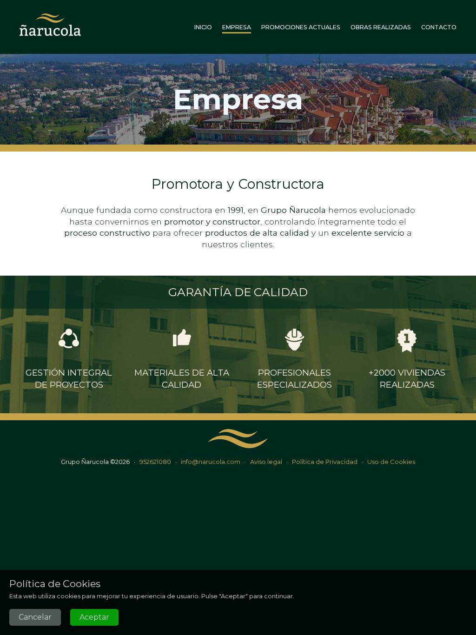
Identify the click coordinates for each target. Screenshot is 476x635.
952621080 (155, 461)
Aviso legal (266, 461)
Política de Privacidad (324, 461)
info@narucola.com (210, 461)
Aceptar (94, 617)
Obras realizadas (380, 27)
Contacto (438, 27)
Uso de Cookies (391, 461)
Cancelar (35, 617)
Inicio (203, 27)
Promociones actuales (300, 27)
